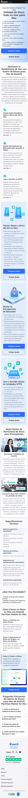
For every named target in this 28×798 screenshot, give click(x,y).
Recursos (3, 772)
